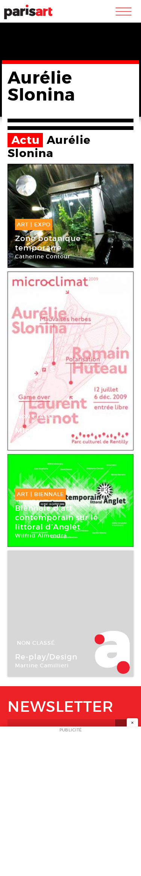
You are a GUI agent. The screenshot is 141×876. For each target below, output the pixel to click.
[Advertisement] (70, 803)
